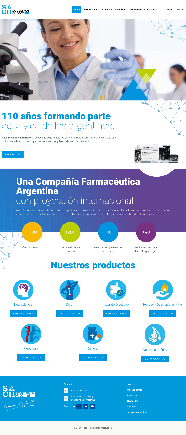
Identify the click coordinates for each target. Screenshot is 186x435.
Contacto (131, 406)
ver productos (23, 313)
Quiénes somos (91, 9)
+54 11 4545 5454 (80, 390)
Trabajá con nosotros (137, 412)
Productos (106, 9)
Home (77, 9)
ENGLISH (180, 9)
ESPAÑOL (170, 9)
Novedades (121, 9)
